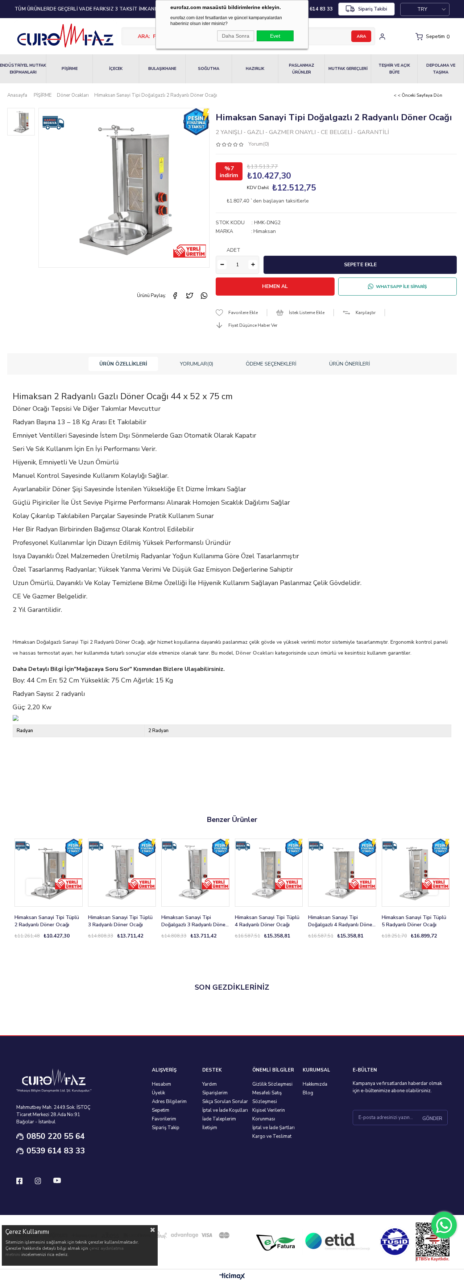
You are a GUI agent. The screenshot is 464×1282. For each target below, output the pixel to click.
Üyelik (158, 1093)
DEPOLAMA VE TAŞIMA (440, 69)
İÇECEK (116, 68)
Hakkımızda (315, 1084)
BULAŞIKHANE (162, 68)
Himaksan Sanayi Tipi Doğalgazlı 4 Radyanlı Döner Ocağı (341, 921)
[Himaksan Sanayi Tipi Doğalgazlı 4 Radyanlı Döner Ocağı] (342, 873)
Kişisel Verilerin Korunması (268, 1114)
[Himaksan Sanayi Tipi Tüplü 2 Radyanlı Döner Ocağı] (48, 873)
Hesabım (161, 1084)
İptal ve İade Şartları (273, 1127)
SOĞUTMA (208, 68)
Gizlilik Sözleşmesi (272, 1084)
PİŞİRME (70, 68)
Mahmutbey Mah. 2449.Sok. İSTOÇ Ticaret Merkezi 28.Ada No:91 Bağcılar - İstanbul (53, 1114)
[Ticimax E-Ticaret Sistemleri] (232, 1277)
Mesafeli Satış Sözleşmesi (267, 1097)
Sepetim (160, 1110)
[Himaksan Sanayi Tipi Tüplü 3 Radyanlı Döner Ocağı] (122, 873)
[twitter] (189, 295)
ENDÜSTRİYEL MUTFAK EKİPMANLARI (23, 69)
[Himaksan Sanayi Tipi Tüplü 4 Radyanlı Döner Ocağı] (269, 873)
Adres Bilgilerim (169, 1101)
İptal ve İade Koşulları (225, 1110)
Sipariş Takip (165, 1127)
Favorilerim (164, 1119)
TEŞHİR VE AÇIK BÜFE (394, 69)
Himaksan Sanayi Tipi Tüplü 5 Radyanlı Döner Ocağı (414, 921)
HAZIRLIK (255, 68)
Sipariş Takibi (372, 9)
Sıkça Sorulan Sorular (225, 1101)
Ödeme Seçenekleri (271, 363)
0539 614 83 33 (55, 1150)
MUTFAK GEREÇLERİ (348, 68)
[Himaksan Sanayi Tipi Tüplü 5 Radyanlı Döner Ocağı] (416, 873)
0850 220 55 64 (55, 1136)
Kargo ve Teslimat (271, 1136)
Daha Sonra (235, 36)
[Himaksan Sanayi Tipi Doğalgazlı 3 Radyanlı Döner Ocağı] (195, 873)
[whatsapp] (204, 295)
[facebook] (175, 295)
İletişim (209, 1127)
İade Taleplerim (219, 1119)
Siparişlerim (215, 1093)
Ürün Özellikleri (123, 363)
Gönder (432, 1118)
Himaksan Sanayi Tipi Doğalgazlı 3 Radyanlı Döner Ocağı (194, 921)
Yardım (209, 1084)
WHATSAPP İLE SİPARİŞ (401, 286)
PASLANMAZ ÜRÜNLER (301, 69)
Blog (308, 1093)
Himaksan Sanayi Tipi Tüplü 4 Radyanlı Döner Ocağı (267, 921)
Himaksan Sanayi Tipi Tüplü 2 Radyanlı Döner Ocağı (46, 921)
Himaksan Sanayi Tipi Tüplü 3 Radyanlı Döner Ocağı (120, 921)
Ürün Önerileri (349, 363)
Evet (275, 36)
